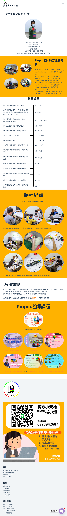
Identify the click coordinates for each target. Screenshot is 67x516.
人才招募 (6, 488)
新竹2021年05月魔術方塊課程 (54, 371)
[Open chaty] (62, 510)
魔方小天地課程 (10, 5)
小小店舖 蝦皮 (7, 513)
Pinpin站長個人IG (8, 472)
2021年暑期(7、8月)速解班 (35, 371)
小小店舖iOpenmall (9, 511)
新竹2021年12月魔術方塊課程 (54, 350)
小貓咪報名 (6, 495)
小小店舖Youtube (8, 508)
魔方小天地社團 (8, 506)
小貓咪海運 (6, 492)
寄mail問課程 (7, 477)
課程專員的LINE (8, 474)
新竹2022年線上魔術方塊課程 (13, 350)
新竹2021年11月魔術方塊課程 (13, 371)
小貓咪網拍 (6, 490)
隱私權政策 (6, 486)
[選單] (63, 3)
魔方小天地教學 (8, 504)
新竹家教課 (33, 350)
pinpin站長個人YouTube (10, 470)
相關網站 (34, 298)
